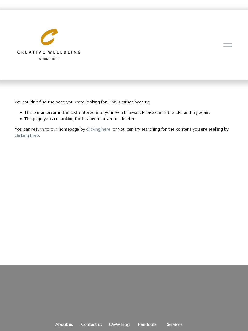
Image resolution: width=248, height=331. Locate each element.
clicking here (98, 129)
